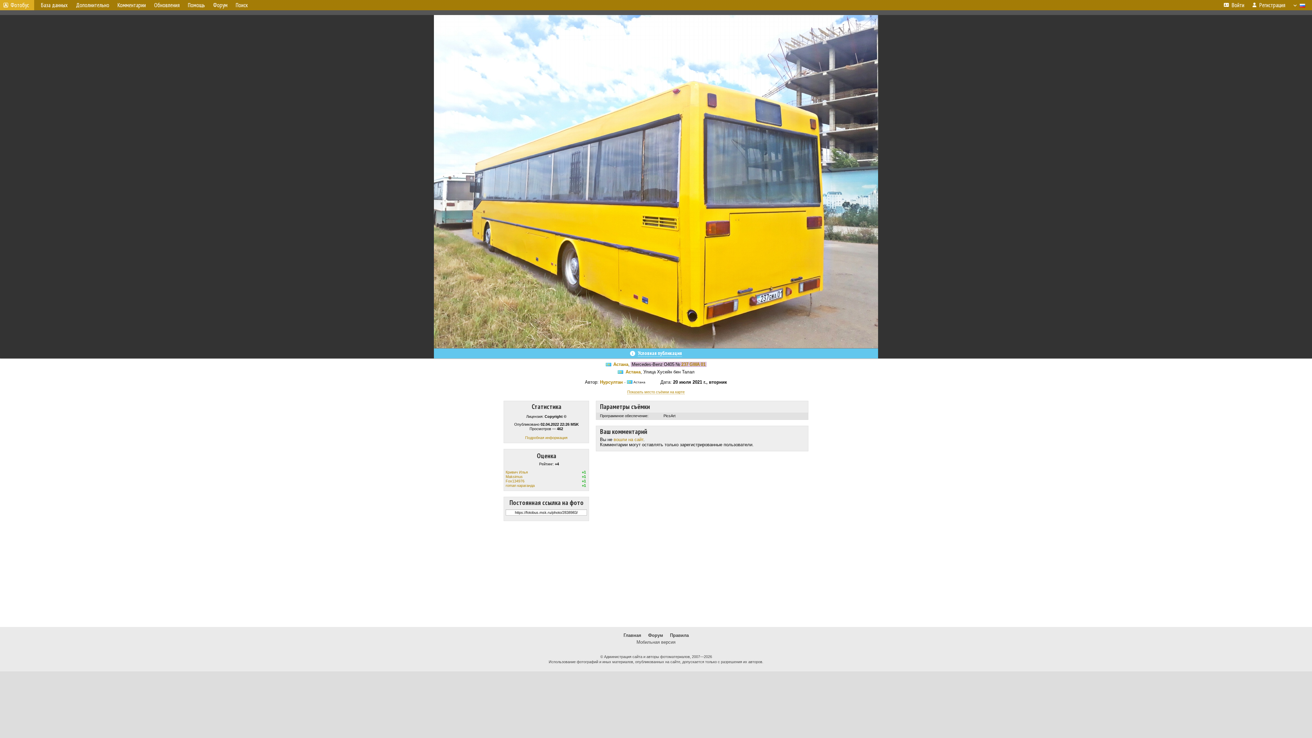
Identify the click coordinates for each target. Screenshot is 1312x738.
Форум (655, 635)
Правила (679, 635)
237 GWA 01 (693, 364)
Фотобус (20, 5)
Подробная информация (546, 438)
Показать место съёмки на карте (656, 392)
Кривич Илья (517, 472)
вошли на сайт (628, 439)
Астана (620, 364)
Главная (632, 635)
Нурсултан (611, 382)
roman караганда (520, 485)
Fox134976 (515, 481)
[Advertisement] (656, 574)
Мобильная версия (656, 642)
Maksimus (514, 477)
